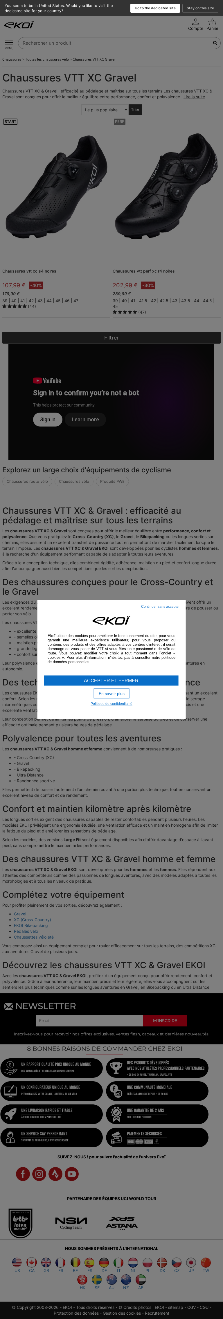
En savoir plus (112, 693)
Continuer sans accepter (160, 606)
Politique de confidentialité (111, 704)
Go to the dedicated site (155, 8)
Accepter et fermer (111, 680)
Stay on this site (200, 8)
